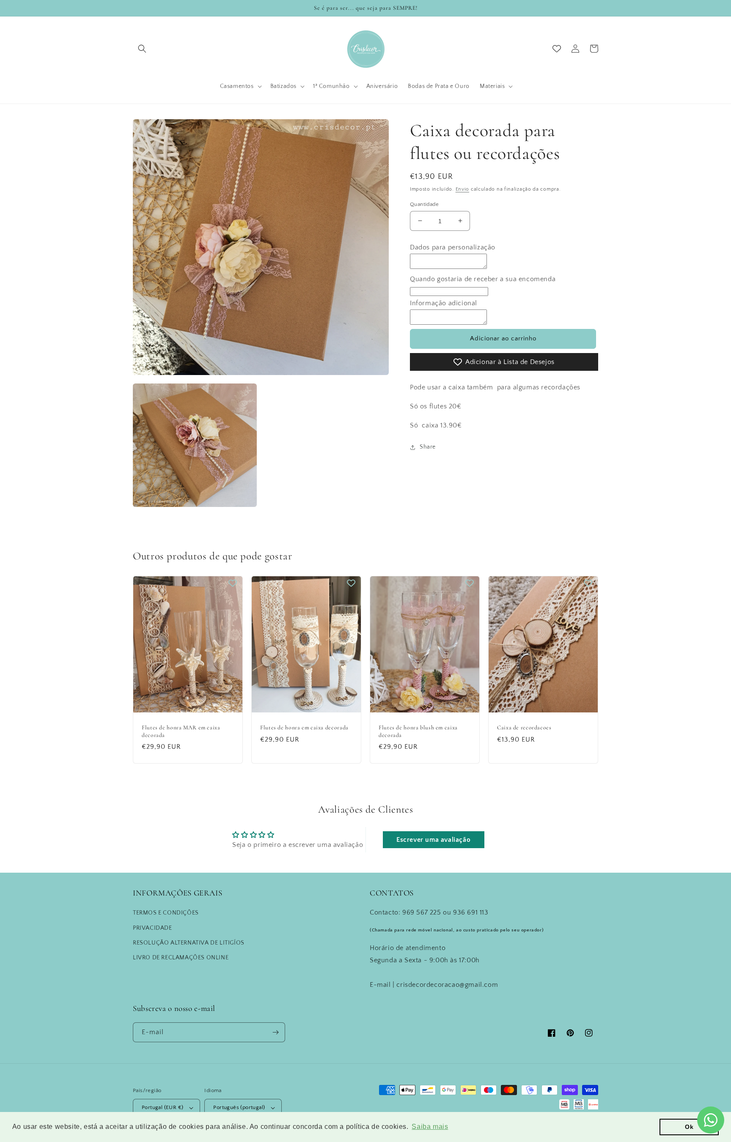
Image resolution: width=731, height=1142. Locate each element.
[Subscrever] (275, 1032)
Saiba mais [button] (430, 1126)
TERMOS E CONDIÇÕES (166, 912)
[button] (142, 48)
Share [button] (428, 447)
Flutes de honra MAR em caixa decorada (181, 731)
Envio (463, 189)
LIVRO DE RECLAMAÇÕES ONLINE (180, 957)
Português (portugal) (239, 1107)
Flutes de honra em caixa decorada (304, 727)
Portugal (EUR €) (162, 1107)
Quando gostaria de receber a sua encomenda (482, 278)
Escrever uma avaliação (433, 839)
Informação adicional (443, 303)
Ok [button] (689, 1126)
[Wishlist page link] (556, 48)
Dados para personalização (452, 247)
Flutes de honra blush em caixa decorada (418, 731)
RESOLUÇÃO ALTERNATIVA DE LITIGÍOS (189, 942)
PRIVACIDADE (152, 928)
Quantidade (424, 204)
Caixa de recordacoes (524, 727)
